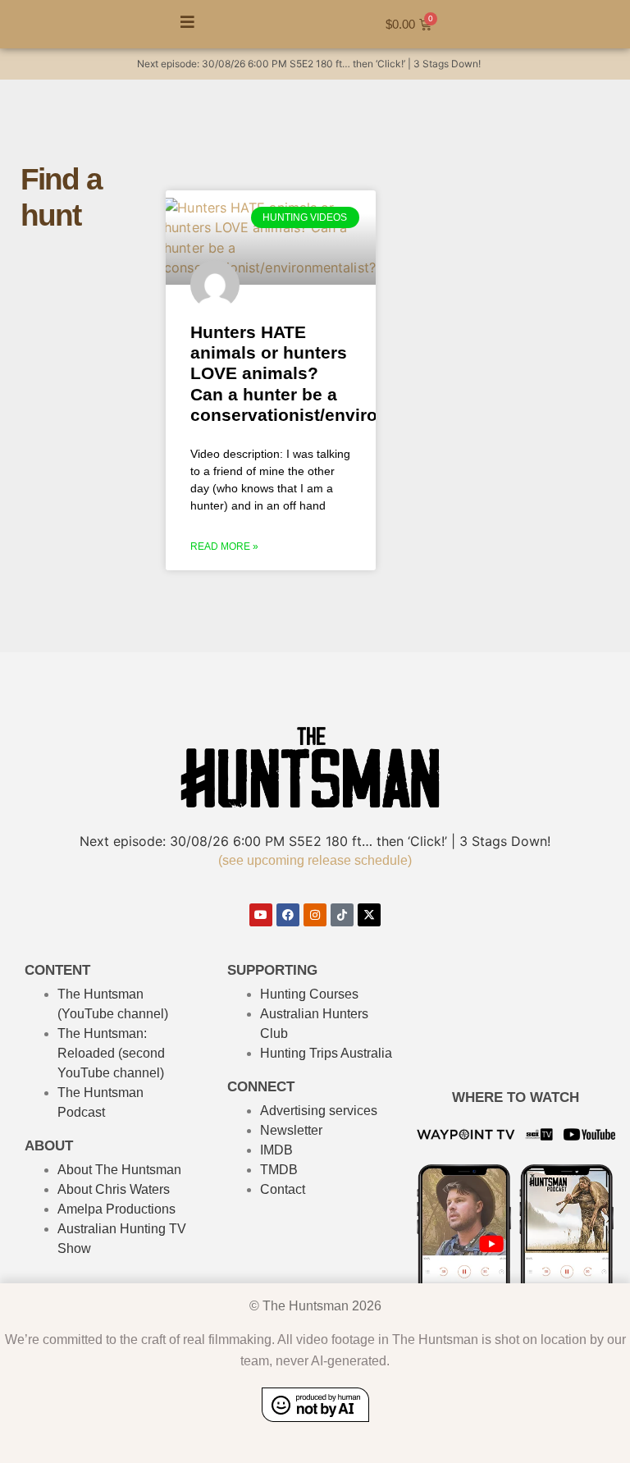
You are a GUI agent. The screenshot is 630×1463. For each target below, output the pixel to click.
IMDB (276, 1150)
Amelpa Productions (116, 1209)
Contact (282, 1189)
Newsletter (291, 1130)
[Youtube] (260, 914)
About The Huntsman (119, 1170)
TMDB (279, 1170)
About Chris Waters (113, 1189)
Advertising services (318, 1111)
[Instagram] (315, 914)
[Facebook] (287, 914)
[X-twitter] (369, 914)
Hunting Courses (309, 994)
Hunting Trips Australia (326, 1053)
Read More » (224, 546)
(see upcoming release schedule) (315, 860)
